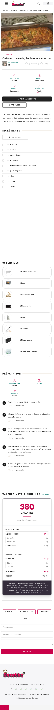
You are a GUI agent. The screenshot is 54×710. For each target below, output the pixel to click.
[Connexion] (48, 3)
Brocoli (9, 612)
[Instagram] (21, 689)
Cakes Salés (26, 612)
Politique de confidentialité (39, 694)
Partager (16, 105)
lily (9, 65)
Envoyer (27, 651)
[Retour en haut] (4, 707)
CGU (27, 694)
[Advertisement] (27, 229)
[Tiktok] (42, 689)
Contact (35, 698)
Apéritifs (14, 10)
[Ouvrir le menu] (6, 3)
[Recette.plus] (19, 4)
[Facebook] (11, 689)
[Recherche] (39, 3)
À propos (8, 694)
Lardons (44, 612)
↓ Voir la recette (27, 99)
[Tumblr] (31, 689)
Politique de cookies (23, 698)
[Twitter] (16, 689)
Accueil (6, 10)
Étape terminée (17, 406)
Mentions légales (18, 694)
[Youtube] (36, 689)
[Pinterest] (26, 689)
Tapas (27, 619)
